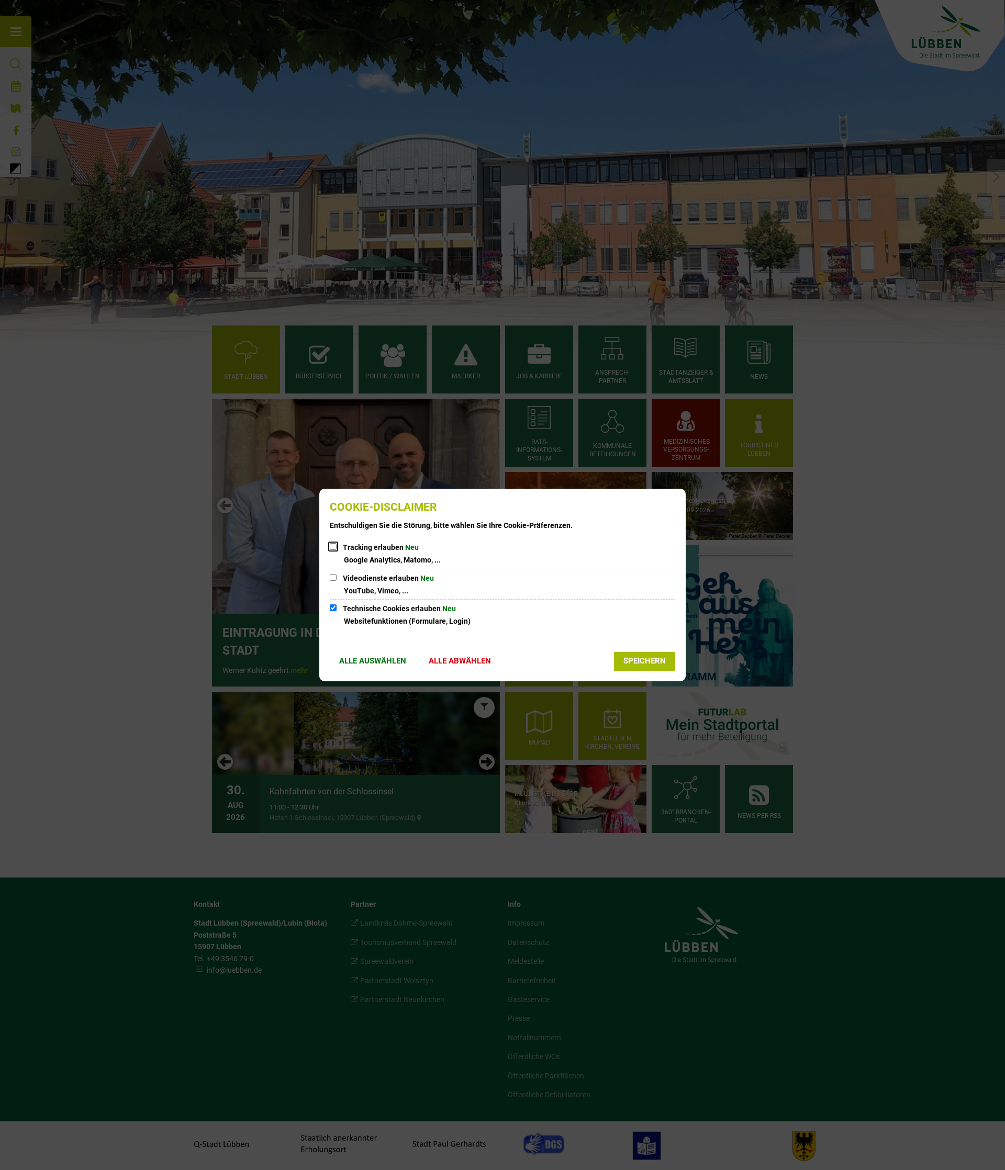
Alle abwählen (460, 661)
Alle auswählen (372, 661)
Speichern (644, 661)
